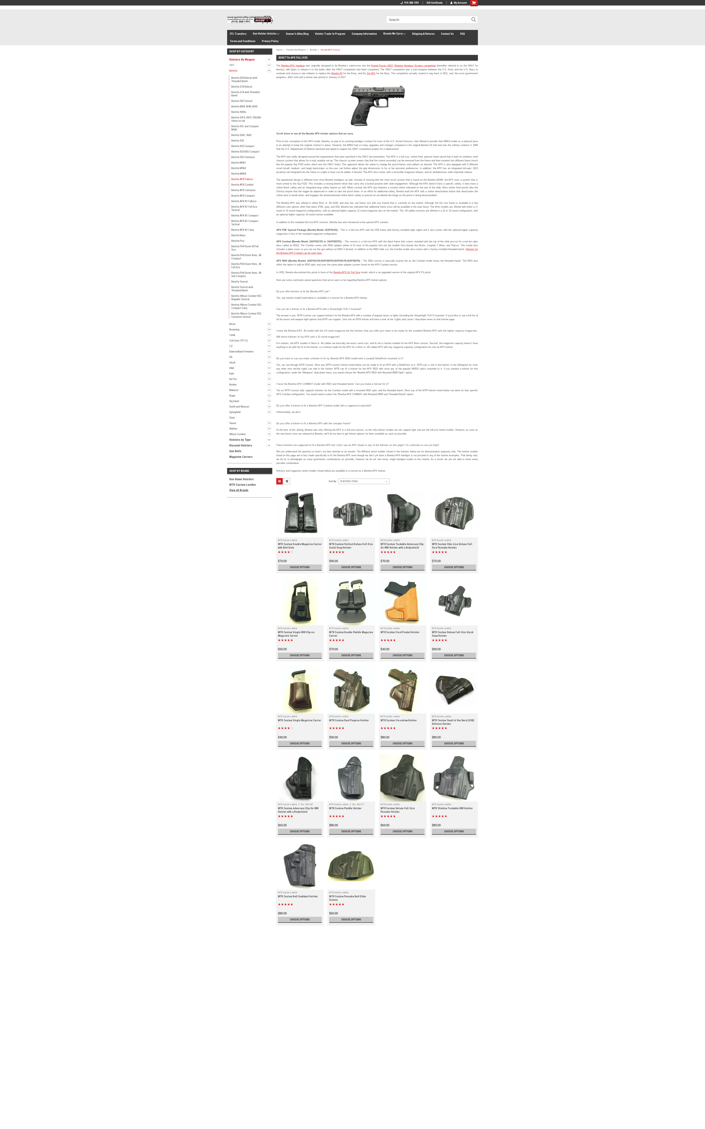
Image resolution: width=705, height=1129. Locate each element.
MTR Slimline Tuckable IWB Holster (452, 808)
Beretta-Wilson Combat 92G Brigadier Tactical (246, 297)
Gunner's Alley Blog (297, 33)
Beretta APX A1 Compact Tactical (244, 222)
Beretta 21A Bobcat (241, 86)
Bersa (232, 324)
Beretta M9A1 (238, 162)
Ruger (232, 395)
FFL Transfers (238, 33)
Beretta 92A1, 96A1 (241, 135)
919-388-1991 (411, 2)
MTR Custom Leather (242, 484)
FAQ (462, 33)
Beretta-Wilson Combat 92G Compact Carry (246, 306)
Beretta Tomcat (239, 281)
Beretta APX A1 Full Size (346, 272)
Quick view (300, 534)
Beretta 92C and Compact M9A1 (245, 128)
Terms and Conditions (242, 41)
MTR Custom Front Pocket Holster (400, 632)
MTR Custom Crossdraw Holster (399, 720)
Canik (232, 335)
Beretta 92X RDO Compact (245, 151)
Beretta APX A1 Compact (244, 215)
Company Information (364, 33)
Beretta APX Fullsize (242, 179)
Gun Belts (235, 451)
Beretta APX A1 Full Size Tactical (244, 208)
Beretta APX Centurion (243, 190)
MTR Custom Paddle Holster (345, 808)
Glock (232, 362)
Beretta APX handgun (293, 65)
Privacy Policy (270, 41)
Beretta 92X (237, 140)
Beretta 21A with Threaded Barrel (245, 94)
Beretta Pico (238, 241)
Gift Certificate (434, 2)
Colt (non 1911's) (238, 340)
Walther (233, 428)
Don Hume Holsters (241, 479)
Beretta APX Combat (242, 184)
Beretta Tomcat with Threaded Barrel (242, 288)
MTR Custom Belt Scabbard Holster (298, 896)
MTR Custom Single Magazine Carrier (299, 720)
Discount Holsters (240, 445)
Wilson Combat (237, 434)
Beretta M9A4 (238, 173)
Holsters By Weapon (242, 59)
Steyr (232, 417)
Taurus (232, 423)
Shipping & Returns (423, 33)
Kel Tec (233, 379)
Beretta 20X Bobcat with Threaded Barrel (244, 79)
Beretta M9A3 (238, 168)
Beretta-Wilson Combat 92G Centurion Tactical (246, 315)
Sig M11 (371, 73)
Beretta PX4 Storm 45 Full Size (244, 248)
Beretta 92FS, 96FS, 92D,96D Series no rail (246, 119)
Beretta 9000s (238, 112)
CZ (231, 346)
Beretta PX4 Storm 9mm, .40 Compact (246, 257)
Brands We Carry (393, 33)
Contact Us (447, 33)
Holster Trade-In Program (330, 33)
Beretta (233, 70)
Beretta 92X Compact (242, 146)
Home (279, 50)
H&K (231, 368)
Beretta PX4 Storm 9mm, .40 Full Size (246, 265)
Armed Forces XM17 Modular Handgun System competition (403, 65)
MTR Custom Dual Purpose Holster (349, 720)
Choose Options (300, 567)
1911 (231, 65)
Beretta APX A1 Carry (242, 229)
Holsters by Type (240, 440)
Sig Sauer (234, 401)
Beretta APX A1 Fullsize (243, 201)
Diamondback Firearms (241, 351)
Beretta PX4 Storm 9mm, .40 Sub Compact (246, 274)
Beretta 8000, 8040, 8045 (244, 106)
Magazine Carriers (241, 457)
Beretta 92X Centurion (243, 157)
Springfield (235, 412)
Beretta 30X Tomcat (241, 101)
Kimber (233, 384)
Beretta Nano (238, 235)
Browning (234, 329)
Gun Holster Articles (265, 33)
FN (230, 357)
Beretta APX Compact (243, 195)
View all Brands (238, 490)
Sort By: (333, 481)
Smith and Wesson (239, 406)
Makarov (233, 390)
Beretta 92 (337, 73)
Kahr (231, 373)
